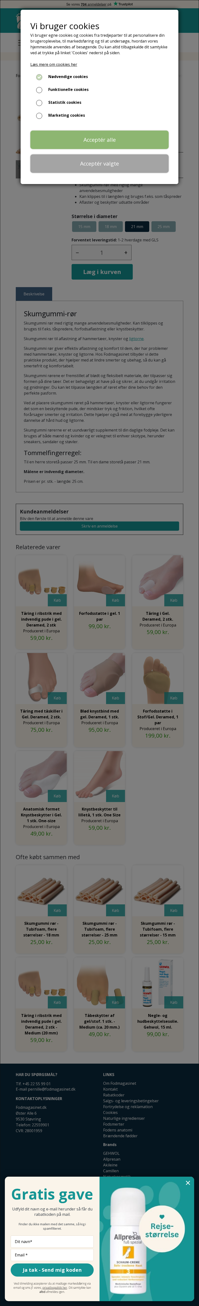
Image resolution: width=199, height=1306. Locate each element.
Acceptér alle (99, 139)
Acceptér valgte (99, 163)
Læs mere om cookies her (53, 64)
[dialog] (99, 653)
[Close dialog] (188, 1183)
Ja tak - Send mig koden (52, 1270)
